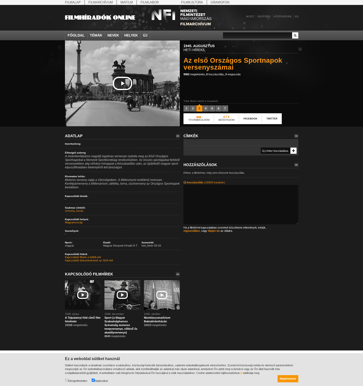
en (296, 16)
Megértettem (288, 378)
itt (241, 372)
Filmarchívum (100, 2)
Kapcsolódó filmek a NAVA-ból (83, 257)
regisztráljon (191, 230)
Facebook (250, 118)
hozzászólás (215, 74)
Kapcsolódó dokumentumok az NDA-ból (89, 260)
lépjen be (214, 230)
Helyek (131, 35)
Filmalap (73, 2)
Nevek (113, 35)
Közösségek (283, 16)
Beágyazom (226, 119)
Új (145, 35)
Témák (96, 35)
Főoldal (76, 35)
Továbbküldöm (198, 119)
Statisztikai (101, 380)
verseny (70, 210)
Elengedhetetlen (77, 380)
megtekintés (194, 74)
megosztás (233, 74)
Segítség (264, 16)
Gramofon (220, 2)
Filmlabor (150, 2)
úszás (79, 210)
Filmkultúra (192, 2)
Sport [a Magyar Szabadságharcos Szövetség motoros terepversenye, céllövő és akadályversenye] (120, 325)
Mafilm (127, 2)
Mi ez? (250, 16)
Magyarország (73, 222)
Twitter (271, 118)
